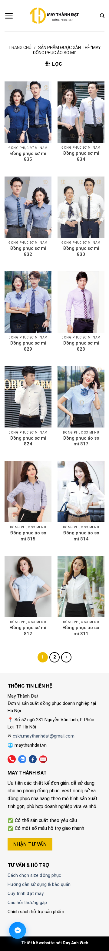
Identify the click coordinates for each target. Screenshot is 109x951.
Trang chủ (19, 47)
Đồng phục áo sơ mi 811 (81, 630)
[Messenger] (17, 930)
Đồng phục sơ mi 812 (28, 630)
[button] (9, 15)
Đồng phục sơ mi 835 (28, 156)
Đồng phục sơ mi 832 (28, 251)
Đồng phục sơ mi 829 (28, 346)
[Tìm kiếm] (102, 15)
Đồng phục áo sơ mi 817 (81, 441)
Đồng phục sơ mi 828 (81, 346)
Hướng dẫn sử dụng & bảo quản (39, 884)
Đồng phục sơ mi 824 (28, 441)
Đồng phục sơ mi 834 (81, 156)
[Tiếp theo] (66, 657)
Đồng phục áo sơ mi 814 (81, 536)
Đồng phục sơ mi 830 (81, 251)
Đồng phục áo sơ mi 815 (28, 536)
